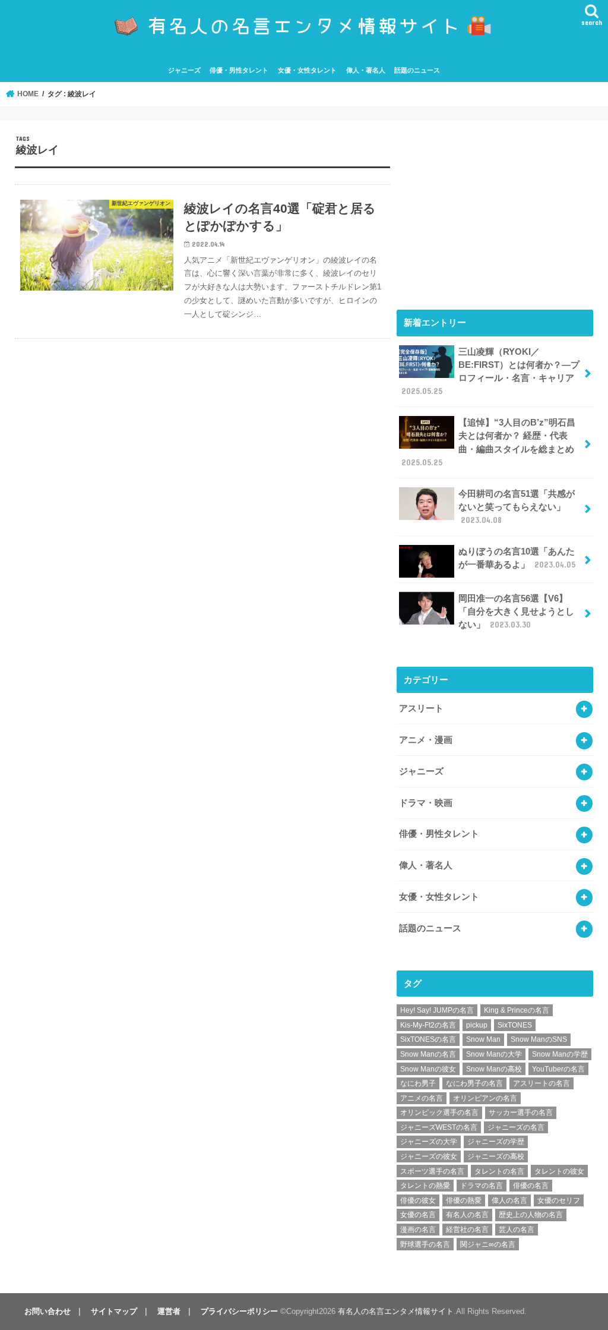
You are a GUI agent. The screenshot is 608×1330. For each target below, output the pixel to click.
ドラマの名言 (481, 1185)
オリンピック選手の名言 (439, 1112)
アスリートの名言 (541, 1083)
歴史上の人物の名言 (531, 1215)
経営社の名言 (467, 1229)
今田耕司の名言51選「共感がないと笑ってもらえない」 (516, 507)
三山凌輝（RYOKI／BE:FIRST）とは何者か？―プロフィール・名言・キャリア (490, 371)
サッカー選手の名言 (521, 1112)
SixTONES (515, 1025)
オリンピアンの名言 (485, 1098)
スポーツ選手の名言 (432, 1171)
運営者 (168, 1311)
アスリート (421, 708)
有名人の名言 (467, 1215)
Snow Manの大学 (494, 1054)
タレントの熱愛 (425, 1185)
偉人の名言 (509, 1200)
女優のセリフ (558, 1200)
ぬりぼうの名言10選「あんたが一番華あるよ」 (516, 558)
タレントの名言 (499, 1171)
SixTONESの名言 (428, 1039)
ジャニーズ (184, 70)
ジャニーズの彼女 (428, 1156)
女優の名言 (418, 1215)
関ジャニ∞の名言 (487, 1244)
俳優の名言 (531, 1185)
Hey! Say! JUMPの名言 (437, 1010)
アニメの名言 (421, 1098)
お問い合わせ (47, 1311)
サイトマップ (114, 1311)
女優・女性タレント (307, 70)
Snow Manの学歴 (560, 1054)
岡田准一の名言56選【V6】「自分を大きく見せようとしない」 (516, 611)
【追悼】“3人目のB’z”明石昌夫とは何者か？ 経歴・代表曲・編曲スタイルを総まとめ (488, 442)
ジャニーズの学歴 (495, 1141)
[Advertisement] (495, 209)
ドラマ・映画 (425, 803)
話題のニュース (417, 70)
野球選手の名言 (425, 1244)
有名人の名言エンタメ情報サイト (396, 1311)
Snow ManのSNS (539, 1039)
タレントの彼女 (559, 1171)
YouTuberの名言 (558, 1069)
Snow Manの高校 (494, 1069)
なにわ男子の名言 (474, 1083)
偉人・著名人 (365, 70)
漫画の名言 (418, 1229)
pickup (476, 1025)
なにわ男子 (418, 1083)
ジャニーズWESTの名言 (438, 1127)
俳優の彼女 (418, 1200)
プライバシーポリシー (239, 1311)
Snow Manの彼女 (428, 1069)
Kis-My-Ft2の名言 (428, 1025)
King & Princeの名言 (516, 1010)
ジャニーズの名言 (515, 1127)
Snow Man (483, 1039)
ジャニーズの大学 (428, 1141)
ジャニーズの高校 (495, 1156)
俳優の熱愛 (464, 1200)
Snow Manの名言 (428, 1054)
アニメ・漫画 (425, 740)
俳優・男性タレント (239, 70)
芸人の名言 (516, 1229)
